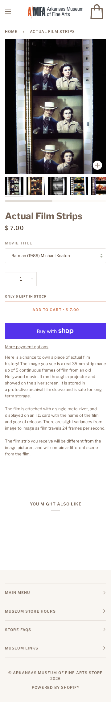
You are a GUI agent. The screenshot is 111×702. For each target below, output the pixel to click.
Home (11, 31)
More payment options (26, 346)
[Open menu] (14, 11)
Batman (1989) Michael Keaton (40, 255)
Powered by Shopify (56, 687)
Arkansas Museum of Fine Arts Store (58, 672)
